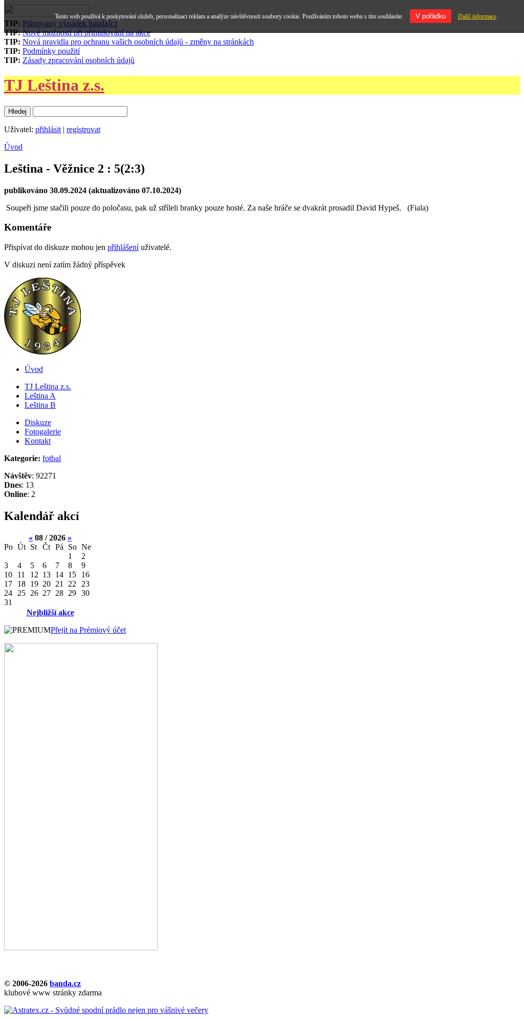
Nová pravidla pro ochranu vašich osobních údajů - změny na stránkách (138, 41)
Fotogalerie (43, 431)
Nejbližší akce (50, 612)
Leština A (40, 395)
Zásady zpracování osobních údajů (79, 60)
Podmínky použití (51, 51)
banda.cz (65, 983)
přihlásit (48, 129)
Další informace (477, 16)
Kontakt (38, 440)
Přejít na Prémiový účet (88, 630)
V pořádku (431, 16)
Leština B (40, 405)
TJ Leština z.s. (54, 85)
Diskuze (38, 422)
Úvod (13, 146)
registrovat (83, 129)
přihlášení (123, 247)
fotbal (51, 458)
